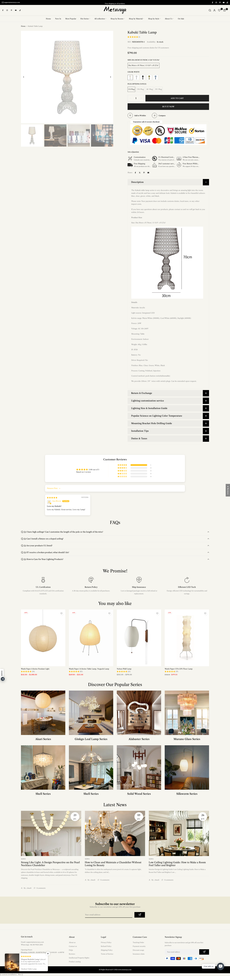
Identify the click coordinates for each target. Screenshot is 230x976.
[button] (133, 37)
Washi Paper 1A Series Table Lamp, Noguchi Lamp (89, 669)
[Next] (108, 77)
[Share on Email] (148, 173)
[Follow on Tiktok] (227, 2)
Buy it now (168, 106)
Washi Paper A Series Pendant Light (35, 669)
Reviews (72, 954)
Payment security (139, 946)
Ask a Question (133, 152)
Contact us (73, 946)
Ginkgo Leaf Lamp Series (91, 739)
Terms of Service (107, 954)
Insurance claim (138, 954)
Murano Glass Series (187, 739)
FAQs (71, 950)
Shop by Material (136, 19)
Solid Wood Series (139, 793)
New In (58, 19)
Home (48, 19)
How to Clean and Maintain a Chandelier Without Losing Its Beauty (113, 864)
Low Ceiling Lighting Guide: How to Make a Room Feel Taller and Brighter (177, 864)
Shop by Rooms (117, 19)
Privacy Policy (106, 942)
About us (72, 942)
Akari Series (43, 739)
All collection (99, 19)
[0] (219, 10)
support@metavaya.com (12, 2)
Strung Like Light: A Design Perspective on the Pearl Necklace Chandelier (50, 864)
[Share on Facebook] (135, 173)
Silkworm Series (186, 793)
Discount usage (138, 950)
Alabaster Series (139, 739)
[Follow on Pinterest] (220, 2)
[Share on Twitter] (140, 173)
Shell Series (43, 793)
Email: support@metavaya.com (32, 942)
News (23, 859)
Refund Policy (106, 946)
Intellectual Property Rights (79, 958)
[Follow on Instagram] (216, 2)
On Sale (181, 19)
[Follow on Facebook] (212, 2)
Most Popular (70, 19)
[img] (52, 498)
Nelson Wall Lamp (124, 669)
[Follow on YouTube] (223, 2)
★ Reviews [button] (228, 490)
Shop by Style (153, 19)
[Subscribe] (139, 915)
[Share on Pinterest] (144, 173)
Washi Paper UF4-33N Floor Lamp (179, 669)
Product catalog (75, 962)
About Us (168, 19)
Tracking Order (138, 942)
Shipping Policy (106, 950)
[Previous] (25, 77)
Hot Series (84, 19)
